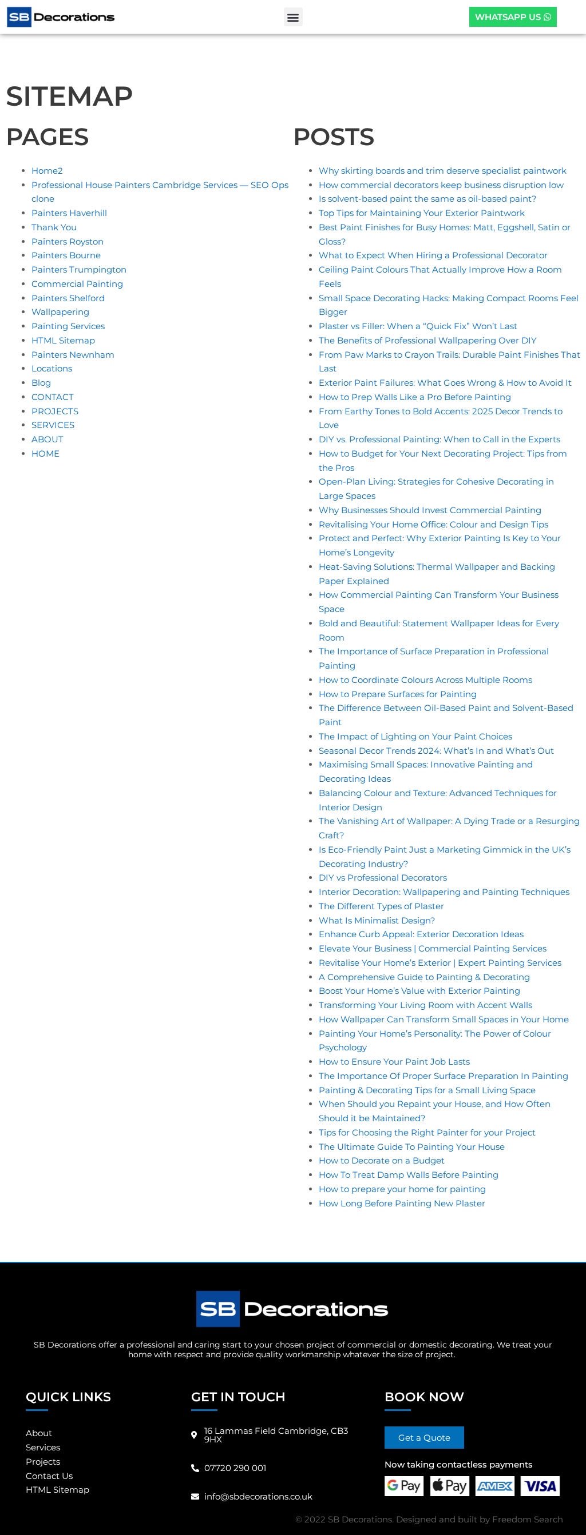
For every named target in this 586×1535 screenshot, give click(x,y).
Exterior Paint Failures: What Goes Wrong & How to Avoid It (445, 382)
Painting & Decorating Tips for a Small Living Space (427, 1090)
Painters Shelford (68, 298)
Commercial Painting (77, 283)
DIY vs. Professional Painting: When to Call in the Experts (439, 439)
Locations (51, 368)
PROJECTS (54, 411)
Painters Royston (67, 241)
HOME (45, 453)
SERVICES (52, 424)
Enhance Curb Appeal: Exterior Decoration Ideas (421, 934)
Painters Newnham (72, 354)
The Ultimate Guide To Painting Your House (412, 1146)
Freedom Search (527, 1519)
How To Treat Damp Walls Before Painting (408, 1174)
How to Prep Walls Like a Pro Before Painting (415, 396)
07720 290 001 (235, 1468)
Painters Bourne (66, 255)
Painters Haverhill (69, 212)
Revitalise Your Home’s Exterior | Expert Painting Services (440, 962)
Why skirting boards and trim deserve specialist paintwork (443, 170)
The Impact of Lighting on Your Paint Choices (415, 736)
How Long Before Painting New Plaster (402, 1203)
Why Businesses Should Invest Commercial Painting (430, 510)
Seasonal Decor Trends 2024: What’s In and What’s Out (436, 750)
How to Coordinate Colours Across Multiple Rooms (425, 679)
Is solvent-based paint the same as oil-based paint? (428, 198)
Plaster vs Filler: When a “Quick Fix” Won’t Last (418, 326)
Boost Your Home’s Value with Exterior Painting (419, 990)
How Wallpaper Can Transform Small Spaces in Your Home (444, 1019)
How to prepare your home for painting (402, 1189)
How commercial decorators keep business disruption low (441, 184)
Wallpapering (60, 311)
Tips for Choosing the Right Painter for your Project (427, 1132)
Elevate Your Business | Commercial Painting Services (433, 948)
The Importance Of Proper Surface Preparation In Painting (443, 1075)
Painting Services (68, 326)
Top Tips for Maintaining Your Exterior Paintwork (422, 212)
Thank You (54, 227)
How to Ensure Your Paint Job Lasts (394, 1061)
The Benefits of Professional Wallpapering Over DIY (428, 340)
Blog (41, 382)
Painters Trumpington (78, 269)
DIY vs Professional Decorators (383, 877)
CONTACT (52, 396)
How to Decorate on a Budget (382, 1160)
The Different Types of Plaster (381, 906)
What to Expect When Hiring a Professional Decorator (433, 255)
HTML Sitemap (63, 340)
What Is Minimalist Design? (377, 920)
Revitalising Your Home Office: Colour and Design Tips (433, 524)
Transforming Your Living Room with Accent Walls (425, 1005)
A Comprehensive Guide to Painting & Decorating (424, 977)
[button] (293, 16)
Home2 (47, 170)
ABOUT (47, 439)
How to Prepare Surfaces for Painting (398, 694)
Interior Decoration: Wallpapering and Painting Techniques (444, 891)
